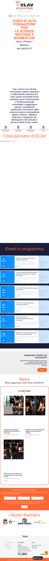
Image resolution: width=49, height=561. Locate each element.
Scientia (24, 15)
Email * (33, 496)
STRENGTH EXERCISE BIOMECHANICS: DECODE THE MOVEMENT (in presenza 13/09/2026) (27, 273)
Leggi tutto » (6, 436)
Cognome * (20, 496)
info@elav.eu (24, 552)
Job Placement (32, 15)
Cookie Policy (8, 548)
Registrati (28, 11)
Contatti (38, 15)
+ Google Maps (42, 265)
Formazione (19, 15)
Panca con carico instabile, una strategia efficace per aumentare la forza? (13, 475)
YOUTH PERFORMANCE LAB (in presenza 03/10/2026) (27, 289)
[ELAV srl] (24, 5)
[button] (2, 521)
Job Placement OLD (9, 542)
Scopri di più (18, 266)
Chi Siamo (14, 15)
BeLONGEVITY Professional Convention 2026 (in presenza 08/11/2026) (26, 333)
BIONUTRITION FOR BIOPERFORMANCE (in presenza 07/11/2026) (24, 318)
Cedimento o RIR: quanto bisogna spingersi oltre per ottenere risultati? (34, 431)
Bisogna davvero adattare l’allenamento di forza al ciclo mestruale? (12, 431)
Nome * (6, 496)
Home (10, 15)
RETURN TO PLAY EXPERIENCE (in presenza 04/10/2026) (25, 303)
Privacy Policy (8, 546)
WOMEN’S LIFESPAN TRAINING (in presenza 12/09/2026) (25, 259)
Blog (28, 15)
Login (22, 11)
